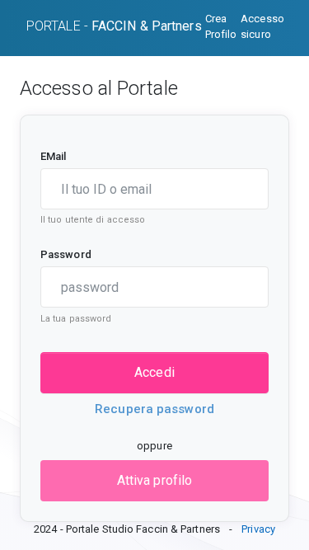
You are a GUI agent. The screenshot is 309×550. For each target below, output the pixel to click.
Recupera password (154, 409)
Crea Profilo (221, 26)
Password (65, 254)
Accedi (154, 372)
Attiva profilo (154, 480)
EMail (53, 156)
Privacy (258, 529)
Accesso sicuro (262, 26)
